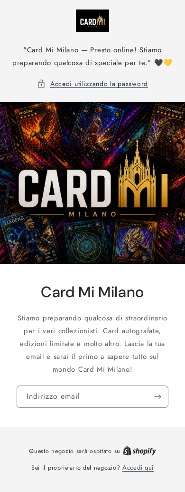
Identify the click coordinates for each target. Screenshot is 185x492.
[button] (92, 84)
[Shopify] (139, 450)
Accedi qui (138, 467)
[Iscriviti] (157, 396)
